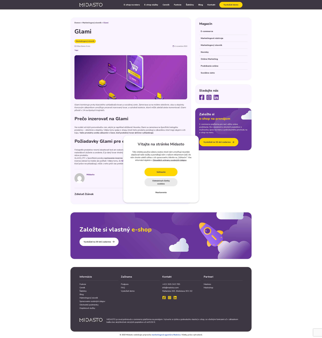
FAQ (123, 287)
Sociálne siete (208, 73)
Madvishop (208, 287)
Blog (200, 4)
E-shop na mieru (132, 4)
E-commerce (207, 31)
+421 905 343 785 (171, 284)
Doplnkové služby (87, 308)
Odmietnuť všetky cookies (161, 182)
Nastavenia (161, 192)
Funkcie (177, 4)
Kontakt (211, 4)
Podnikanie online (209, 66)
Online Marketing (209, 59)
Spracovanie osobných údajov (92, 301)
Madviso (207, 284)
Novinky (205, 52)
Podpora (124, 284)
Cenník (166, 4)
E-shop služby (151, 4)
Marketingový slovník (91, 23)
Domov (77, 23)
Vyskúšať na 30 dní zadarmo (217, 142)
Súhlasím (161, 172)
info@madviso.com (170, 287)
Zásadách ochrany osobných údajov (169, 160)
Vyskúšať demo (231, 4)
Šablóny (190, 4)
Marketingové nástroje (212, 38)
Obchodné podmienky (88, 304)
